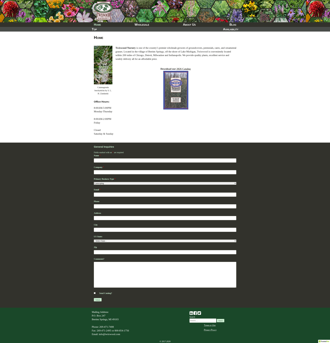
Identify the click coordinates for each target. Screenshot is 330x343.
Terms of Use (210, 325)
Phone (96, 201)
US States (98, 236)
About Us (189, 24)
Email (97, 190)
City (96, 225)
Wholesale (142, 24)
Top (94, 29)
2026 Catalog (183, 68)
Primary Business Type (105, 179)
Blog (232, 24)
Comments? (99, 259)
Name (97, 155)
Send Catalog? (105, 293)
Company (99, 167)
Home (97, 24)
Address (97, 213)
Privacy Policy (210, 330)
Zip (95, 247)
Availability (230, 29)
